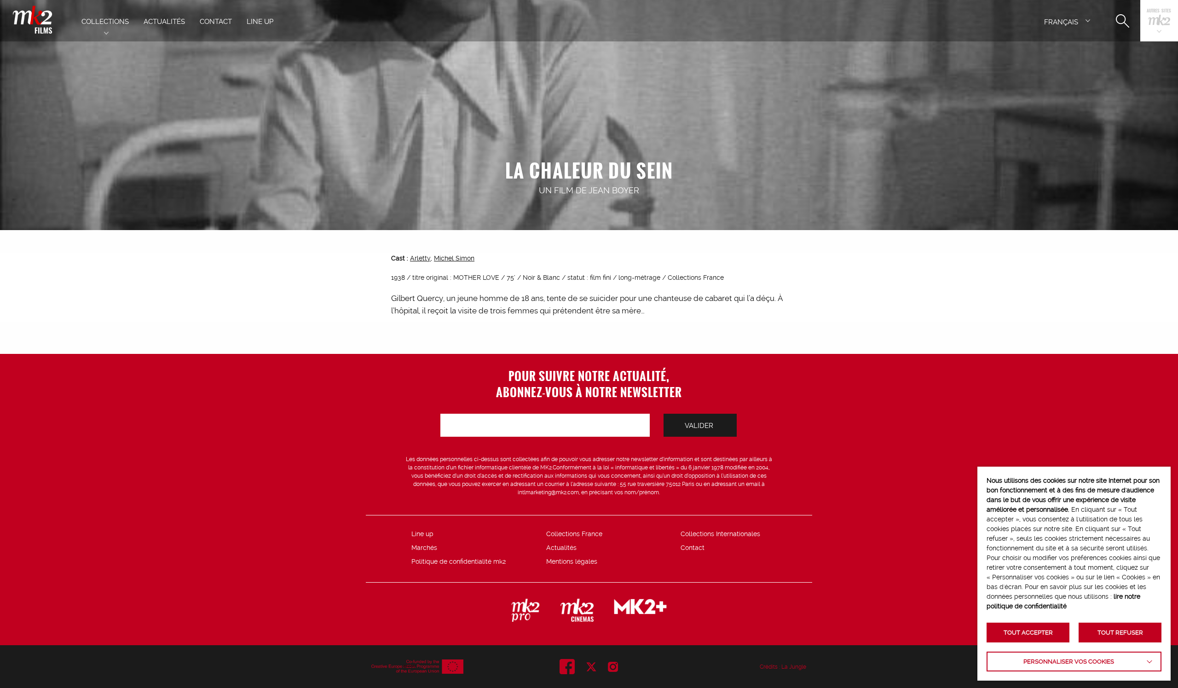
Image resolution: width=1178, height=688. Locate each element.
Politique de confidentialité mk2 (458, 561)
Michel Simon (454, 258)
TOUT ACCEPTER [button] (1028, 632)
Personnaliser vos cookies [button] (1068, 661)
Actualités (561, 547)
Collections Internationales (720, 534)
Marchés (424, 547)
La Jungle (793, 667)
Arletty (420, 258)
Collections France (574, 534)
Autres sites (1159, 11)
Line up (422, 534)
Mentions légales (571, 561)
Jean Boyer (614, 190)
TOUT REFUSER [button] (1120, 632)
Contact (692, 547)
